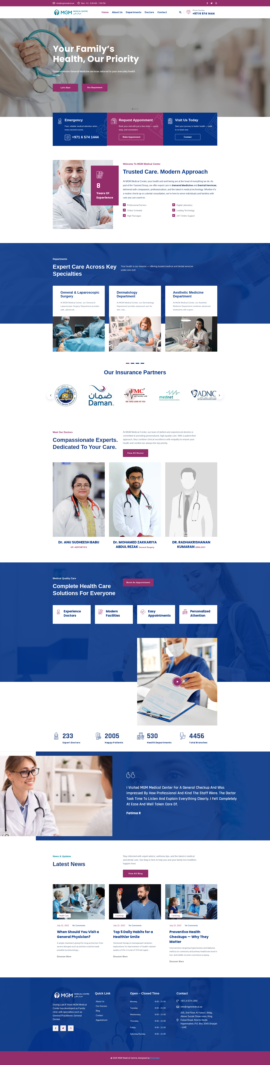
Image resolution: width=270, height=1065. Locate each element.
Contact (162, 12)
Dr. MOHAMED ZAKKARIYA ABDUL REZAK (135, 544)
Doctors (149, 12)
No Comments (78, 925)
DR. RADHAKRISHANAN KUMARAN (191, 544)
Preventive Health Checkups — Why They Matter (189, 937)
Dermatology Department (127, 294)
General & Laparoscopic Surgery (79, 294)
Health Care (64, 916)
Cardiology (119, 916)
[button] (127, 363)
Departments (133, 12)
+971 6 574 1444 (204, 13)
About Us (117, 12)
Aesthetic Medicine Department (188, 294)
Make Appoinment (131, 137)
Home (105, 12)
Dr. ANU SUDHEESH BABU (78, 542)
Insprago (155, 1058)
